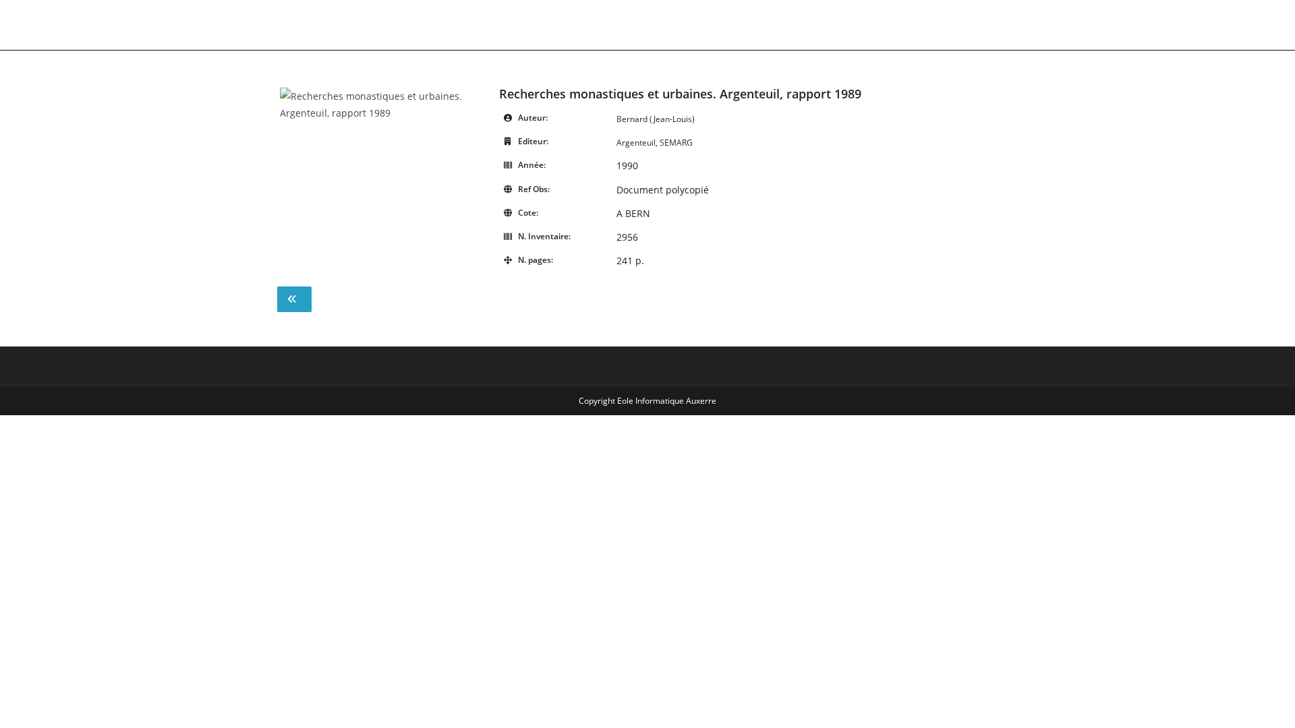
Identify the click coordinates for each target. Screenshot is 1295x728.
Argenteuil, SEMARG (654, 142)
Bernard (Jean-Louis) (655, 119)
